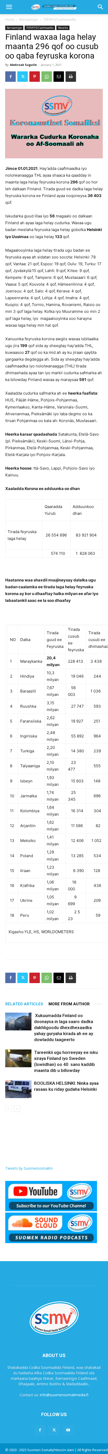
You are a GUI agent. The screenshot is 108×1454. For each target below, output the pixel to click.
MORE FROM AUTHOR (69, 1004)
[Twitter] (22, 76)
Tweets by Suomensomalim (29, 1168)
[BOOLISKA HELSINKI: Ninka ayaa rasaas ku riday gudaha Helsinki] (18, 1089)
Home (9, 19)
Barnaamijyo (28, 19)
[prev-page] (8, 1108)
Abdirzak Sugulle (23, 65)
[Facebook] (10, 76)
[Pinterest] (34, 76)
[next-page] (17, 1108)
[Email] (58, 76)
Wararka (63, 28)
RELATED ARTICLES (24, 1004)
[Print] (71, 76)
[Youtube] (68, 1430)
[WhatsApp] (46, 76)
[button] (9, 7)
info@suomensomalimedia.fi (64, 1394)
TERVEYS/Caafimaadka (59, 19)
